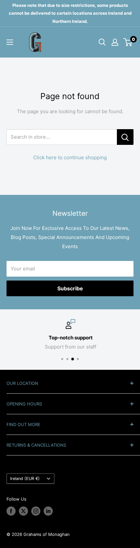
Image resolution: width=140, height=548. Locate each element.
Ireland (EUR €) (25, 478)
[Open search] (102, 42)
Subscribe (70, 288)
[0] (128, 42)
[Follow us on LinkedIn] (48, 511)
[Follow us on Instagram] (35, 511)
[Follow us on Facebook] (11, 511)
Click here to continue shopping (70, 157)
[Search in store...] (125, 137)
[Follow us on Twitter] (23, 511)
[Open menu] (10, 42)
